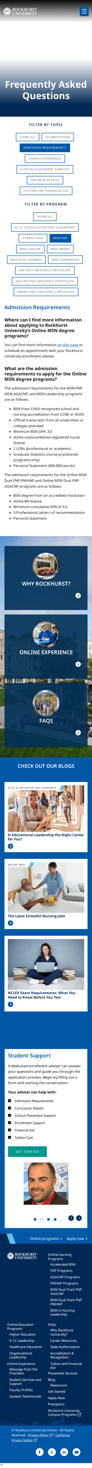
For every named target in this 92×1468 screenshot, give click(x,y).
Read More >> (10, 846)
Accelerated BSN (62, 1264)
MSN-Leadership (65, 259)
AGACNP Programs (65, 1277)
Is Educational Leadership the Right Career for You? (46, 837)
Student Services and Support (25, 1381)
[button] (27, 1151)
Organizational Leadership (20, 1355)
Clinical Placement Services (45, 169)
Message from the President (23, 1371)
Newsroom (58, 1385)
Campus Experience (45, 158)
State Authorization (65, 1346)
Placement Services (62, 1373)
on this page (67, 344)
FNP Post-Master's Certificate (45, 270)
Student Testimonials (25, 1396)
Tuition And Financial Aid (46, 191)
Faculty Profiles (21, 1390)
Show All (27, 137)
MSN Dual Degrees (26, 259)
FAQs (52, 1324)
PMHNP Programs (64, 1283)
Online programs (44, 1238)
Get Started (56, 1391)
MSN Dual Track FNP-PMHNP (66, 1302)
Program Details (45, 180)
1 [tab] (36, 1220)
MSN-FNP (60, 238)
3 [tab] (49, 1220)
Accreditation (57, 137)
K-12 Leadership (21, 1340)
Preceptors (56, 1404)
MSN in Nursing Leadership (62, 1312)
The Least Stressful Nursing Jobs (36, 916)
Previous (71, 1218)
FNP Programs (61, 1270)
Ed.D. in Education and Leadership (45, 227)
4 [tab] (56, 1220)
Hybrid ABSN (32, 238)
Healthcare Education (25, 1346)
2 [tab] (42, 1220)
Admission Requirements (45, 148)
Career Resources (63, 1340)
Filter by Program (46, 204)
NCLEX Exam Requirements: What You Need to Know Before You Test (41, 995)
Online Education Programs (20, 1326)
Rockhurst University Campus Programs (64, 1412)
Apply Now (56, 1398)
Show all (45, 216)
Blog (51, 1379)
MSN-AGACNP (30, 249)
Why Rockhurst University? (61, 1332)
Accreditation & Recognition (62, 1355)
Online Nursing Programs (59, 1256)
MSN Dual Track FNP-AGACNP (66, 1291)
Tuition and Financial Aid (66, 1365)
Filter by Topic (46, 124)
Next (79, 1218)
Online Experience (21, 1363)
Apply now (75, 1238)
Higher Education (22, 1334)
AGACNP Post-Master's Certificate (45, 281)
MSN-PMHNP (60, 249)
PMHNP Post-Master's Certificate (45, 292)
